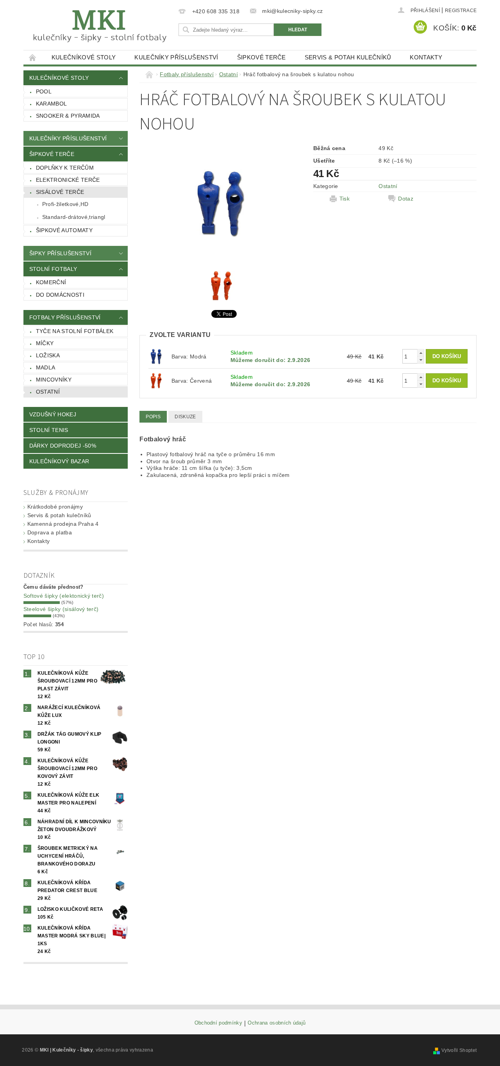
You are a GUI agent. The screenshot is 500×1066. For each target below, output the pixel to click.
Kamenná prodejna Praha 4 (63, 524)
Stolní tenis (48, 430)
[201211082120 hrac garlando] (156, 380)
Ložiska (48, 355)
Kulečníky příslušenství (176, 57)
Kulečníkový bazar (59, 461)
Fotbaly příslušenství (65, 317)
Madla (45, 367)
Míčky (45, 343)
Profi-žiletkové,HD (65, 204)
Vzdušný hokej (52, 414)
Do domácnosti (60, 295)
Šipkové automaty (64, 230)
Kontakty (426, 57)
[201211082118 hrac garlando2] (156, 356)
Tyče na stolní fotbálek (74, 331)
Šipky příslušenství (60, 253)
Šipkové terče (261, 57)
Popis (153, 416)
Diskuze (185, 416)
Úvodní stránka (32, 57)
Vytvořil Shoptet (459, 1050)
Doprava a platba (49, 532)
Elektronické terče (68, 180)
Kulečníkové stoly (84, 57)
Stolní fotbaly (53, 269)
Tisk (344, 198)
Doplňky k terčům (65, 168)
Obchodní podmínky (218, 1023)
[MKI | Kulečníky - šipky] (99, 26)
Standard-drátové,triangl (73, 217)
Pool (44, 91)
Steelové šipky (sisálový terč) (61, 609)
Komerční (51, 282)
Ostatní (48, 392)
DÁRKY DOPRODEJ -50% (62, 446)
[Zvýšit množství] (420, 353)
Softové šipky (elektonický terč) (63, 596)
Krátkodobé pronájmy (55, 506)
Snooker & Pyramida (68, 116)
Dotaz (405, 198)
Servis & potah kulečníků (348, 57)
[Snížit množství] (420, 360)
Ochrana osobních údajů (276, 1023)
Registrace (461, 10)
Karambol (51, 103)
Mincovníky (53, 379)
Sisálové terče (60, 192)
